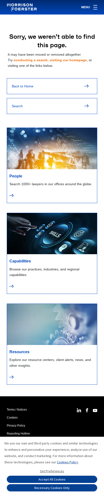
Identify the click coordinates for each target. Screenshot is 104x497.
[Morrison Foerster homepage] (22, 7)
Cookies (12, 417)
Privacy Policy (16, 425)
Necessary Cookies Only (52, 488)
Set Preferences (52, 471)
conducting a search (31, 60)
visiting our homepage (68, 60)
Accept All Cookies (52, 479)
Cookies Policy (67, 462)
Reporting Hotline (18, 433)
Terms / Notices (17, 409)
